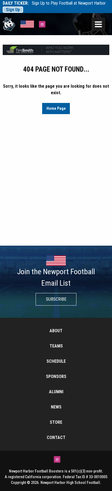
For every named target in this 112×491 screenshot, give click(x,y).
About (56, 330)
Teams (56, 346)
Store (56, 422)
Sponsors (56, 376)
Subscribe (56, 299)
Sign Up (13, 9)
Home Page (56, 108)
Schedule (56, 361)
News (56, 407)
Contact (56, 437)
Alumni (56, 391)
